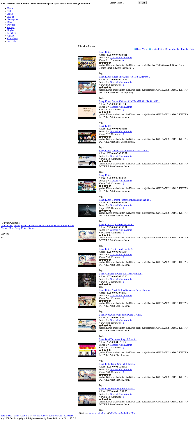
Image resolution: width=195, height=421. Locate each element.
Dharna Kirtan (45, 225)
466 (133, 413)
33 (123, 413)
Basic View (141, 49)
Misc (11, 228)
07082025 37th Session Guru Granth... (130, 150)
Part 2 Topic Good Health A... (119, 224)
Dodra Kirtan (60, 225)
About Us (26, 415)
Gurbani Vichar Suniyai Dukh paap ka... (131, 199)
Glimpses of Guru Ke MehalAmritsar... (124, 273)
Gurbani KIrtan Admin (121, 57)
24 (96, 413)
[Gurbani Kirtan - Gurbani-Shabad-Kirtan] (87, 68)
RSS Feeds (6, 415)
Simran (31, 228)
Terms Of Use (55, 415)
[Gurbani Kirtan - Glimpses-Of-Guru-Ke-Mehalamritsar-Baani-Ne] (87, 286)
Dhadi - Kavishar (29, 225)
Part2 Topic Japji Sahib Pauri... (120, 364)
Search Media (172, 49)
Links (16, 415)
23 (93, 413)
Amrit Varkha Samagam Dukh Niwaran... (132, 290)
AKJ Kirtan (7, 225)
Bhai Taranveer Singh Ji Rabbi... (120, 339)
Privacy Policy (40, 415)
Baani (17, 225)
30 (114, 413)
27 (105, 413)
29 (111, 413)
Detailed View (158, 49)
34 (126, 413)
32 (120, 413)
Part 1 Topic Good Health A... (119, 249)
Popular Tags (187, 49)
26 (102, 413)
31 (117, 413)
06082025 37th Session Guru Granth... (123, 314)
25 (99, 413)
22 (90, 413)
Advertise (68, 415)
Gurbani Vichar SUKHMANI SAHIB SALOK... (136, 101)
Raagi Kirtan (20, 228)
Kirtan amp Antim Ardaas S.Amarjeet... (131, 76)
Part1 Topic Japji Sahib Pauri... (120, 388)
